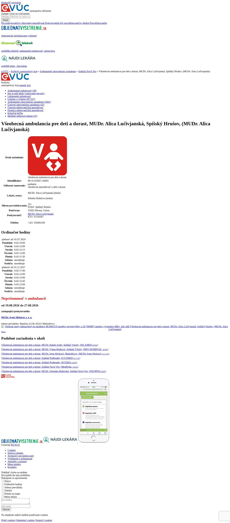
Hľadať (6, 20)
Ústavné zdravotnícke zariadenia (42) (26, 104)
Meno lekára (10, 496)
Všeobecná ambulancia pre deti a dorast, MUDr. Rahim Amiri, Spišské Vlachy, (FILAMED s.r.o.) (49, 345)
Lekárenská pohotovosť (19, 96)
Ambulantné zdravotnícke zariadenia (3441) (29, 102)
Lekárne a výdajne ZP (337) (21, 99)
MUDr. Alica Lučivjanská (41, 214)
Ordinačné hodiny (13, 484)
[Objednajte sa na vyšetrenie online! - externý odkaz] (22, 442)
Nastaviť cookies (43, 520)
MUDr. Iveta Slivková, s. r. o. (16, 317)
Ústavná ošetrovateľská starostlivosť (25, 107)
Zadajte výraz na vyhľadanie (15, 13)
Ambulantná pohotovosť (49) (22, 90)
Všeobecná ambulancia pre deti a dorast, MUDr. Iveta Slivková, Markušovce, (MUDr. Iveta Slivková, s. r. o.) (55, 353)
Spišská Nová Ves (87, 71)
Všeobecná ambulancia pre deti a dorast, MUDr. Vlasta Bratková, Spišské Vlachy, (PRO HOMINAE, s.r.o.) (54, 349)
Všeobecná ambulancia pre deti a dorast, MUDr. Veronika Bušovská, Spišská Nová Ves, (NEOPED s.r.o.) (53, 371)
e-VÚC (5, 71)
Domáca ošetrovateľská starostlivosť (25, 110)
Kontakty (12, 467)
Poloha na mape (12, 493)
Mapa (3, 332)
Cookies (12, 450)
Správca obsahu (15, 453)
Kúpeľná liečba (15, 113)
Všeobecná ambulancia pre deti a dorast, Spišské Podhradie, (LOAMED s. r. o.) (40, 358)
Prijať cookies (8, 520)
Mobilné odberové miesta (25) (22, 116)
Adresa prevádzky (13, 487)
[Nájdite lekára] (60, 442)
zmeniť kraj (25, 85)
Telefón (8, 490)
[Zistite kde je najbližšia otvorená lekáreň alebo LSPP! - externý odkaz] (93, 442)
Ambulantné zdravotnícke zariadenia (58, 71)
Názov (7, 481)
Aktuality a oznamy (17, 461)
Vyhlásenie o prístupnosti (20, 458)
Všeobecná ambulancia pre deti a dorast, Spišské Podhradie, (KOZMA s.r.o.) (39, 362)
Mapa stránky (14, 464)
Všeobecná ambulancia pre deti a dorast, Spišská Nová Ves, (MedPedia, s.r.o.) (39, 367)
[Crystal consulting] (7, 377)
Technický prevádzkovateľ (21, 455)
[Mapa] (115, 328)
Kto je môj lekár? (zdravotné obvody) (26, 93)
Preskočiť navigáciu (11, 2)
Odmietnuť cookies (25, 520)
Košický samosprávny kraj (24, 71)
